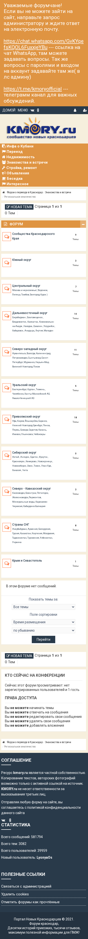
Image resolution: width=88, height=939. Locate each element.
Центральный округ (26, 286)
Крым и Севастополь (27, 560)
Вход (75, 109)
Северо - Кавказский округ (31, 488)
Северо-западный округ (29, 349)
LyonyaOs (44, 857)
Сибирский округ (24, 452)
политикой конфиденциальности (54, 807)
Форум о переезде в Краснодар (25, 192)
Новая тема (21, 207)
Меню (23, 110)
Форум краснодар (43, 924)
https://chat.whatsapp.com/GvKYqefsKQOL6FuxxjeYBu (44, 44)
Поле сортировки (43, 614)
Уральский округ (24, 385)
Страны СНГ (20, 524)
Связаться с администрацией (26, 886)
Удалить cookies (15, 894)
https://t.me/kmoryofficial (33, 89)
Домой (8, 110)
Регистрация (85, 109)
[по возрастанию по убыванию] (43, 630)
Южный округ (21, 260)
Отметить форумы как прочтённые (30, 902)
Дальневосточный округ (29, 313)
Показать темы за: (43, 599)
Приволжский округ (26, 416)
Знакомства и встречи (58, 192)
